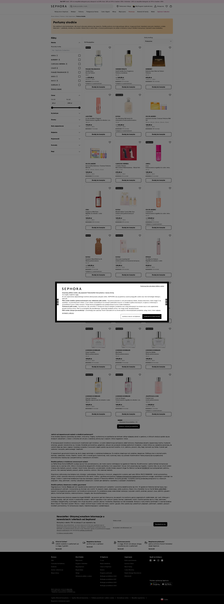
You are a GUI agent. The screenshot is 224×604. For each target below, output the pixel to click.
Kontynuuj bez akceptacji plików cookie (152, 286)
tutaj (77, 294)
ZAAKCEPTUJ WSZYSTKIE (152, 316)
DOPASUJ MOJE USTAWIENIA (131, 316)
